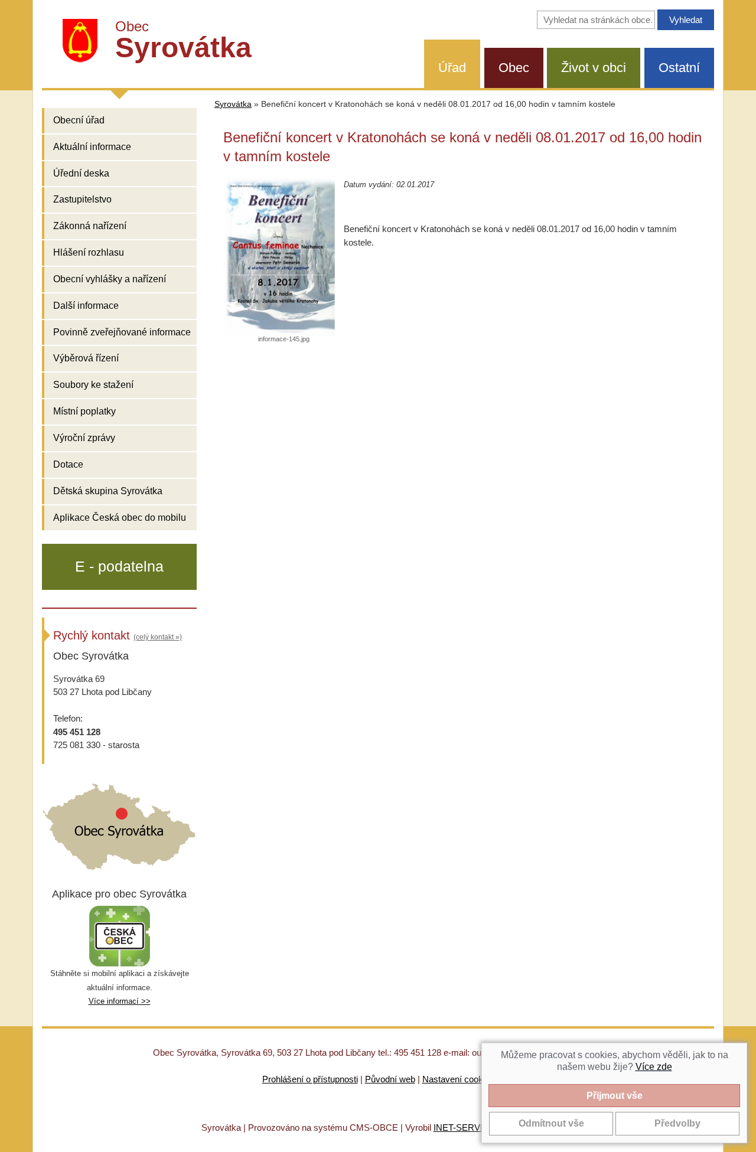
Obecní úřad (79, 120)
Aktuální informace (92, 147)
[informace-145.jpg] (279, 256)
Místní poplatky (84, 411)
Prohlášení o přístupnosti (310, 1079)
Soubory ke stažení (93, 385)
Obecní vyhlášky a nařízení (109, 279)
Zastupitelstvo (82, 199)
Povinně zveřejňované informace (122, 332)
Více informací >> (120, 1001)
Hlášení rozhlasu (88, 252)
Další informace (86, 306)
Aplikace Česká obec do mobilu (119, 518)
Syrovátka (233, 104)
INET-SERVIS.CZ (468, 1127)
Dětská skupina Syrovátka (107, 491)
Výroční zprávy (84, 438)
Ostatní (679, 67)
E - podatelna (119, 566)
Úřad (452, 67)
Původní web (390, 1079)
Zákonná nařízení (89, 226)
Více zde (654, 1067)
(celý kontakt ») (157, 637)
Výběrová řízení (86, 358)
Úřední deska (81, 173)
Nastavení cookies (458, 1079)
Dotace (68, 464)
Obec (513, 67)
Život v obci (593, 67)
